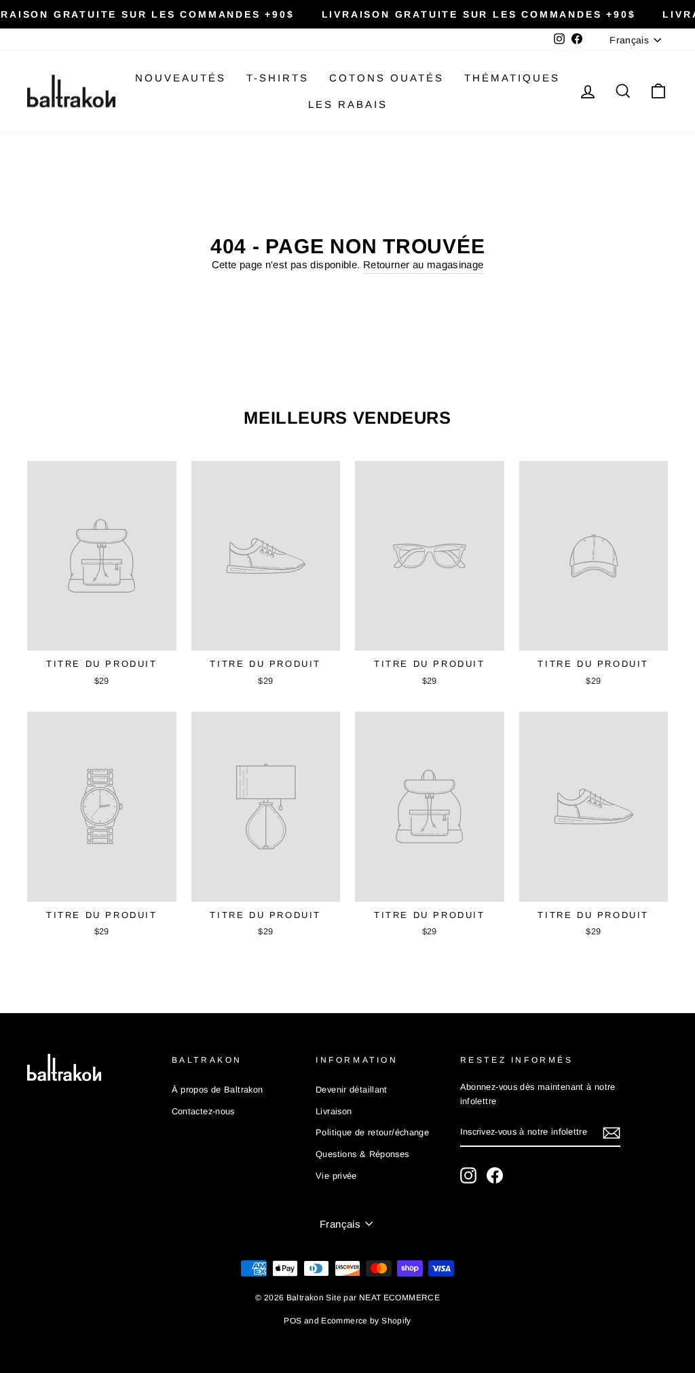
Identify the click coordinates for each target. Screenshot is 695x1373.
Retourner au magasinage (423, 264)
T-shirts (277, 78)
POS (292, 1320)
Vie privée (336, 1176)
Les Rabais (348, 104)
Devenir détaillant (352, 1089)
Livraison (334, 1111)
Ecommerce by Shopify (366, 1320)
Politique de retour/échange (372, 1132)
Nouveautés (180, 78)
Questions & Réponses (362, 1154)
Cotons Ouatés (386, 78)
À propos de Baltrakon (217, 1089)
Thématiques (512, 78)
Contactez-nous (203, 1111)
